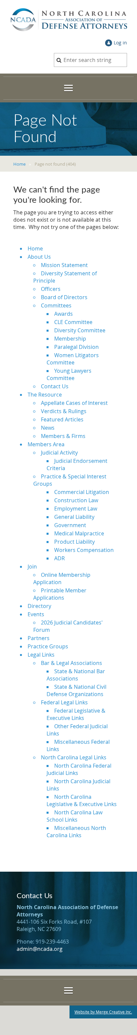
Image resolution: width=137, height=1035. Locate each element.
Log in (120, 42)
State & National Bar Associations (76, 675)
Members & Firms (63, 436)
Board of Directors (64, 297)
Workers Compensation (84, 550)
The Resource (45, 394)
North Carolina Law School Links (74, 816)
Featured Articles (62, 419)
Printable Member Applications (59, 594)
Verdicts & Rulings (63, 411)
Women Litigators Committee (73, 359)
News (48, 427)
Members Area (46, 444)
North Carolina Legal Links (73, 757)
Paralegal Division (76, 347)
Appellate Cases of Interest (74, 403)
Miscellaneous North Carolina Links (76, 831)
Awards (63, 313)
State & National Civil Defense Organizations (76, 690)
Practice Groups (48, 646)
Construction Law (76, 500)
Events (36, 614)
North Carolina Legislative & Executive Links (82, 800)
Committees (56, 305)
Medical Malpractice (79, 533)
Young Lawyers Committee (69, 374)
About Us (39, 256)
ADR (59, 558)
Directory (39, 606)
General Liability (74, 516)
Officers (51, 289)
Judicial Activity (59, 452)
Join (32, 566)
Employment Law (75, 508)
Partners (39, 638)
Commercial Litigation (81, 492)
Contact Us (54, 386)
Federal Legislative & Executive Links (76, 714)
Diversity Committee (79, 330)
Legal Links (41, 654)
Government (70, 525)
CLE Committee (73, 322)
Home (19, 164)
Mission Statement (64, 265)
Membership (70, 338)
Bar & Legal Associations (71, 663)
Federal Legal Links (64, 702)
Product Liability (74, 541)
